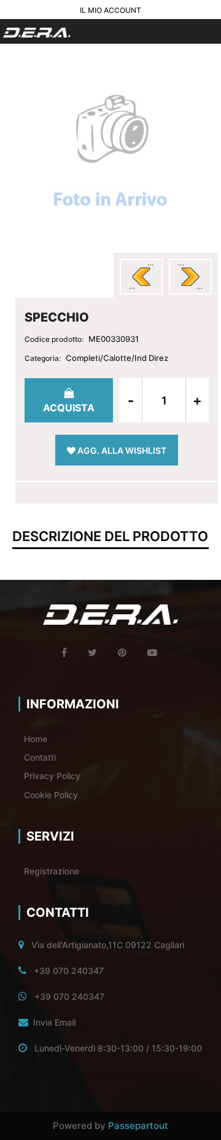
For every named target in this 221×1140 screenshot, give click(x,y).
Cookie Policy (51, 795)
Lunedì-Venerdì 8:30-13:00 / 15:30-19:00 (118, 1048)
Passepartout (138, 1125)
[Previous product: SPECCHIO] (141, 276)
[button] (110, 153)
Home (35, 739)
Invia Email (54, 1022)
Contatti (40, 757)
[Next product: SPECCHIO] (190, 276)
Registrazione (51, 871)
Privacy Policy (52, 775)
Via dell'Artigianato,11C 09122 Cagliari (107, 945)
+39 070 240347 (69, 970)
